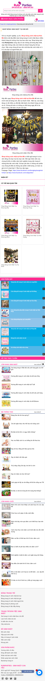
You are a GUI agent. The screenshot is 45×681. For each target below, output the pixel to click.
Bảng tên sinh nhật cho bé (18, 338)
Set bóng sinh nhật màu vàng (19, 347)
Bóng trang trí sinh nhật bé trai (11, 596)
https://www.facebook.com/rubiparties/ (20, 173)
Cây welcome (5, 624)
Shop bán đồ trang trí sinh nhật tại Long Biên (24, 282)
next (41, 228)
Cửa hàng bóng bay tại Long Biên (21, 319)
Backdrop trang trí (7, 660)
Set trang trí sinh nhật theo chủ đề (12, 616)
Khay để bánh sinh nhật (9, 653)
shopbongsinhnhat (11, 24)
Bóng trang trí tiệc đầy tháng (10, 606)
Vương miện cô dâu (7, 650)
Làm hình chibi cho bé (8, 619)
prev (3, 228)
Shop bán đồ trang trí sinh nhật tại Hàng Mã (23, 328)
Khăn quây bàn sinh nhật (9, 658)
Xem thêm (37, 364)
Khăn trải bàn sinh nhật (8, 655)
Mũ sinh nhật (5, 632)
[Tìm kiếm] (40, 10)
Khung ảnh (4, 642)
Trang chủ (2, 24)
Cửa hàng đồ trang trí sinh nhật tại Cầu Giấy (24, 300)
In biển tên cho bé (7, 621)
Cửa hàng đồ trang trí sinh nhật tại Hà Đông (24, 291)
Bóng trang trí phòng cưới (9, 604)
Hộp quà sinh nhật (7, 634)
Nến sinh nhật (5, 640)
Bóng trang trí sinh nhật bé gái (11, 598)
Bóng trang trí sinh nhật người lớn (12, 601)
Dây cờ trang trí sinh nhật (9, 637)
